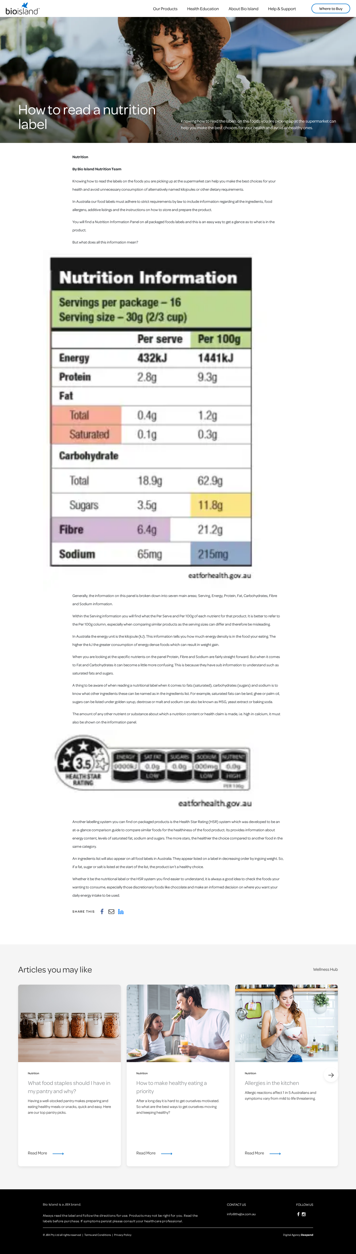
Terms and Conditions (97, 1235)
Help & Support (282, 9)
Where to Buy (330, 8)
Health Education (203, 9)
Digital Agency (298, 1235)
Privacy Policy (123, 1235)
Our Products (165, 9)
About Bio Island (243, 9)
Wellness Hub (325, 969)
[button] (331, 1074)
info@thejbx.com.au (241, 1214)
